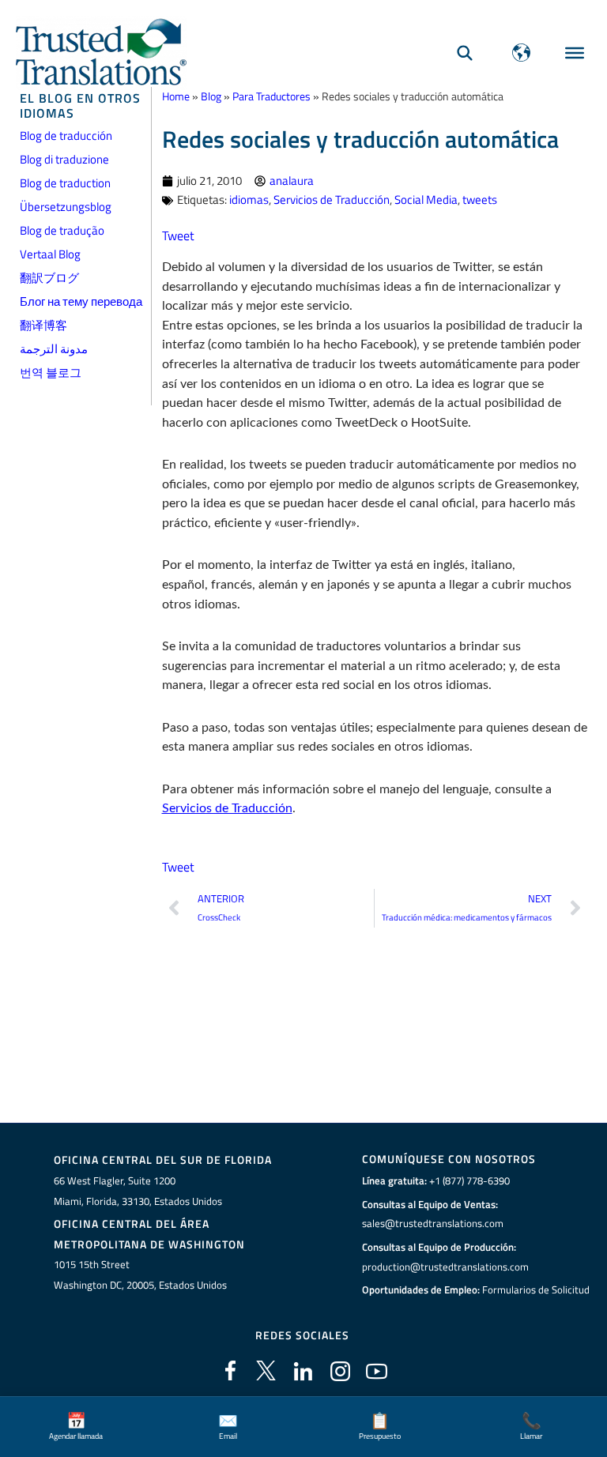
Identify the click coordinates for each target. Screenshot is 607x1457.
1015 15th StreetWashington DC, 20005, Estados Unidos (140, 1274)
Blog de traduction (65, 183)
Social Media (426, 199)
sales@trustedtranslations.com (432, 1223)
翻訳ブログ (49, 278)
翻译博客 (43, 325)
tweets (479, 199)
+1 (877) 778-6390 (469, 1180)
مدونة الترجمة (54, 349)
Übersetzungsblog (65, 207)
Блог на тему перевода (81, 301)
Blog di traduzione (64, 159)
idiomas (249, 199)
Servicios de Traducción (331, 199)
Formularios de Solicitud (536, 1289)
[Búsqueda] (464, 52)
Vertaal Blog (50, 254)
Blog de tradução (62, 230)
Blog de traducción (66, 135)
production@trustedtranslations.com (445, 1266)
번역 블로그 (50, 372)
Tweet (178, 235)
